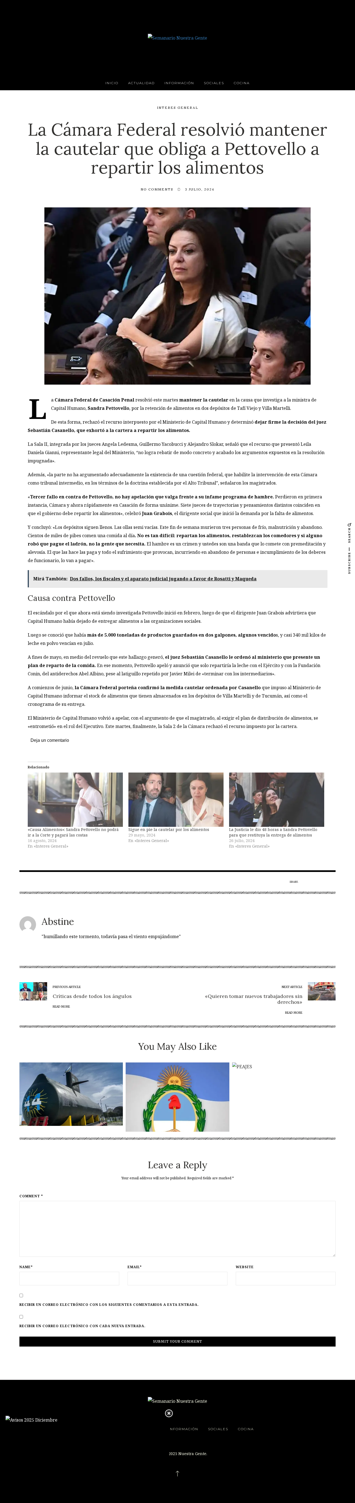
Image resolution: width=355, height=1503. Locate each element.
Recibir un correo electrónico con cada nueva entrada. (82, 1326)
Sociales (214, 83)
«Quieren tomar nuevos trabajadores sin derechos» (253, 999)
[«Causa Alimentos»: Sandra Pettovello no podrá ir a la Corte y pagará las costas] (75, 800)
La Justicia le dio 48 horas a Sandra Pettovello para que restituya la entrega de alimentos (273, 832)
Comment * (31, 1196)
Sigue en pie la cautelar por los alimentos (168, 829)
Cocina (242, 83)
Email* (135, 1267)
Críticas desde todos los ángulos (92, 996)
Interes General (177, 107)
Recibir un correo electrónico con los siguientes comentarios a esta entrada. (109, 1305)
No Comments (157, 189)
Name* (26, 1267)
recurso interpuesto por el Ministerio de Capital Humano (165, 422)
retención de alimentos (169, 408)
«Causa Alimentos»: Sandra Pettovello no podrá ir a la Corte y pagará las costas (73, 832)
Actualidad (141, 83)
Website (245, 1267)
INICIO (111, 83)
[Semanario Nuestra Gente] (177, 37)
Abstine (58, 921)
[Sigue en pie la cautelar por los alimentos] (176, 800)
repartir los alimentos (162, 430)
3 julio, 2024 (199, 189)
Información (179, 83)
